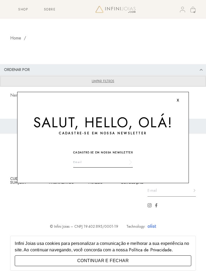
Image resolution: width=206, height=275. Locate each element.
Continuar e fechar (103, 260)
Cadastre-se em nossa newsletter (103, 152)
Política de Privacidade (150, 250)
